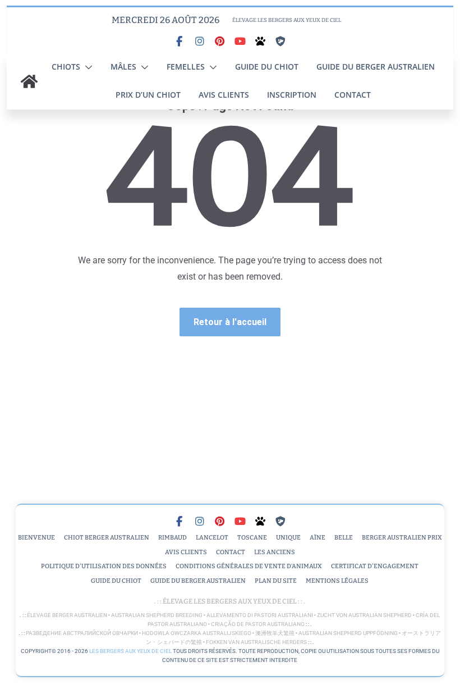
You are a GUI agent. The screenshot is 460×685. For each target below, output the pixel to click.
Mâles (123, 66)
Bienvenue (36, 537)
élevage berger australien (67, 615)
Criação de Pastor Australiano (258, 624)
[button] (86, 67)
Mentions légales (337, 580)
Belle (343, 537)
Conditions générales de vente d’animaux (249, 566)
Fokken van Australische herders (256, 642)
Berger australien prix (402, 537)
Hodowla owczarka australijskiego (196, 633)
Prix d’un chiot (148, 94)
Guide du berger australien (375, 66)
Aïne (317, 537)
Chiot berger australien (106, 537)
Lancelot (212, 537)
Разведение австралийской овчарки (82, 633)
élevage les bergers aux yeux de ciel (229, 601)
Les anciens (274, 552)
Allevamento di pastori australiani (259, 615)
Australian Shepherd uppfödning (348, 633)
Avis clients (224, 94)
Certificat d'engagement (374, 566)
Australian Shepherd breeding (157, 615)
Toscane (252, 537)
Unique (288, 537)
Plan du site (276, 580)
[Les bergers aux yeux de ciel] (29, 81)
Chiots (66, 66)
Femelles (186, 66)
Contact (352, 94)
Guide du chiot (266, 66)
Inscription (291, 94)
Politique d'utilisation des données (104, 566)
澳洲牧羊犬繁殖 (275, 633)
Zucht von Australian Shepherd (364, 615)
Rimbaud (172, 537)
